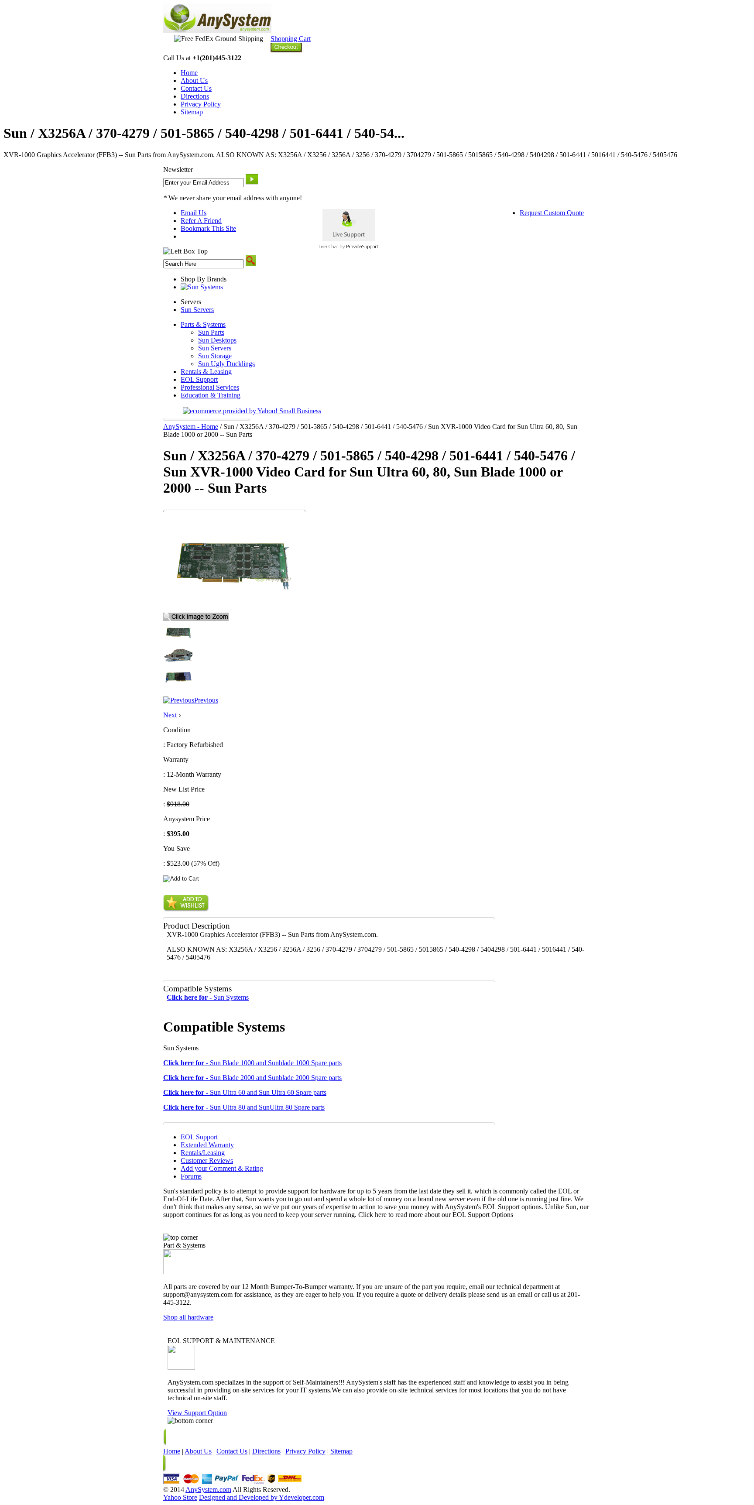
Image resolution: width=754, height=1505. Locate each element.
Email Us (193, 212)
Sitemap (192, 112)
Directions (195, 96)
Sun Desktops (217, 340)
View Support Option (197, 1412)
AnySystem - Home (190, 426)
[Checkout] (286, 50)
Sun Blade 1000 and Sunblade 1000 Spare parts (252, 1062)
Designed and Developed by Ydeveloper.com (261, 1497)
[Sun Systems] (202, 287)
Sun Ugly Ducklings (226, 363)
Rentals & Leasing (206, 371)
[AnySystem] (217, 30)
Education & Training (210, 395)
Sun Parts (211, 332)
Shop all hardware (188, 1317)
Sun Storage (215, 356)
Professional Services (210, 387)
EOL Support (199, 379)
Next (170, 715)
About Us (194, 80)
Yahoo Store (180, 1497)
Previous (206, 700)
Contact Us (196, 88)
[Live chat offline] (348, 239)
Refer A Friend (201, 220)
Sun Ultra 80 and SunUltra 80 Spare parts (244, 1107)
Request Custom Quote (552, 212)
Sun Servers (197, 309)
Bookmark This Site (208, 228)
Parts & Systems (203, 324)
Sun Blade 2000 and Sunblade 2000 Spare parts (252, 1077)
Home (189, 72)
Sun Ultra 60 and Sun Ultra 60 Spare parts (244, 1092)
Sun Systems (208, 997)
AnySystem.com (208, 1489)
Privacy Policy (201, 104)
